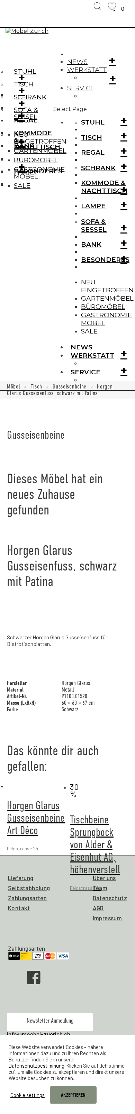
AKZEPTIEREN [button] (73, 1095)
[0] (114, 6)
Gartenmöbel (107, 298)
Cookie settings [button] (27, 1095)
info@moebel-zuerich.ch (38, 1034)
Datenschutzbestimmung (36, 1065)
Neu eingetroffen (107, 286)
